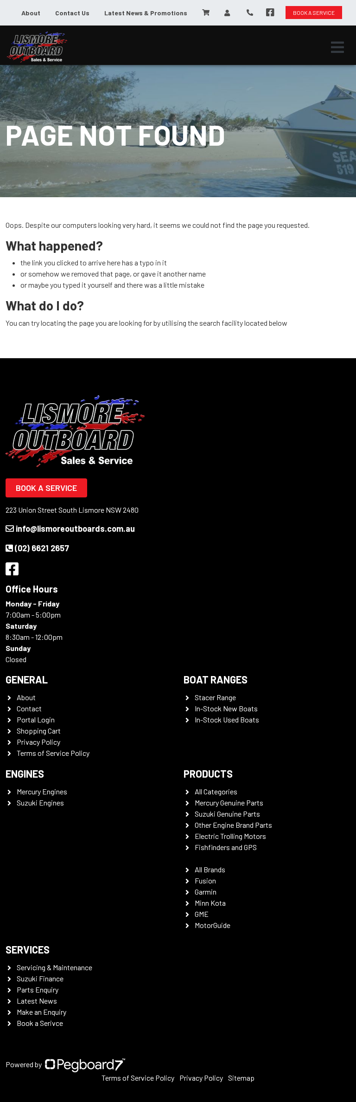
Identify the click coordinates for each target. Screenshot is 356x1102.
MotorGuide (212, 925)
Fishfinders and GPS (226, 847)
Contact (29, 708)
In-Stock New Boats (226, 708)
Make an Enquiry (41, 1011)
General (27, 679)
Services (28, 949)
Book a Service (46, 488)
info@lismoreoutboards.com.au (75, 528)
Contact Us (72, 13)
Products (208, 773)
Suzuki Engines (40, 802)
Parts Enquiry (37, 989)
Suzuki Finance (40, 978)
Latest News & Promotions (145, 13)
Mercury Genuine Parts (229, 802)
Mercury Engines (42, 791)
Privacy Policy (38, 741)
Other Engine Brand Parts (233, 824)
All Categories (216, 791)
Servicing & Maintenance (54, 967)
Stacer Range (215, 697)
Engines (25, 773)
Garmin (205, 891)
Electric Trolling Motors (230, 835)
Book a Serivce (40, 1022)
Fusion (205, 880)
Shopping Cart (39, 730)
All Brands (210, 869)
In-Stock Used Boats (227, 719)
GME (202, 913)
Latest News (37, 1000)
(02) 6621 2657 (42, 548)
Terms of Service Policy (53, 752)
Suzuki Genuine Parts (227, 813)
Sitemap (241, 1077)
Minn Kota (210, 902)
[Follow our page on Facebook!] (270, 12)
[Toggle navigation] (337, 47)
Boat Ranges (216, 679)
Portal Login (36, 719)
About (30, 13)
